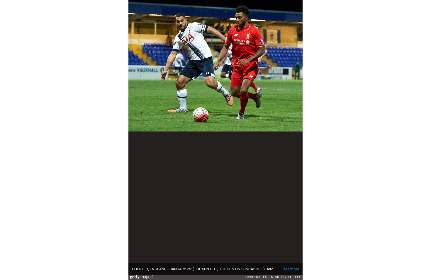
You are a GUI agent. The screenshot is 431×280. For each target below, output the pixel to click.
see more (291, 269)
